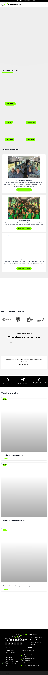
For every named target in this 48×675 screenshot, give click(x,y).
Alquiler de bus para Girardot (13, 455)
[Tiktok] (21, 643)
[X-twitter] (15, 643)
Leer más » (5, 458)
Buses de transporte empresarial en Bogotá (18, 586)
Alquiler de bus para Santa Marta (14, 520)
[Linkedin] (12, 643)
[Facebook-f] (6, 643)
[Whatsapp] (18, 643)
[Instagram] (9, 643)
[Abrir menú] (45, 4)
